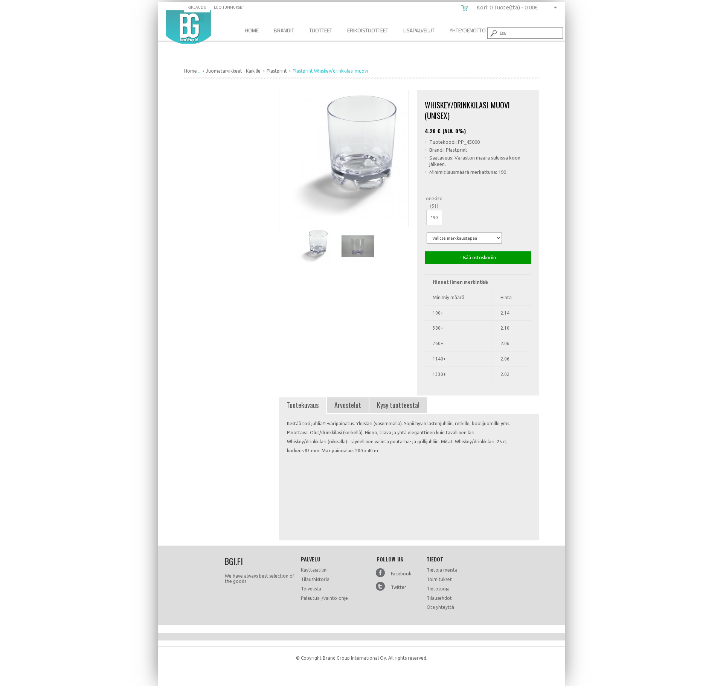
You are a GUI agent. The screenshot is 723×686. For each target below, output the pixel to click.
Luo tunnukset (229, 7)
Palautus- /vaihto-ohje (324, 598)
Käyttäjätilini (314, 569)
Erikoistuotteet (367, 30)
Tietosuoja (438, 588)
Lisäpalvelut (419, 30)
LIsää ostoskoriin (478, 257)
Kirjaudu (197, 7)
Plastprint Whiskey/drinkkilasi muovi (188, 27)
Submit (493, 33)
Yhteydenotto (468, 30)
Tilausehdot (439, 598)
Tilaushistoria (315, 579)
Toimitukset (439, 579)
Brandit (284, 30)
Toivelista (311, 588)
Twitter (398, 587)
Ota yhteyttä (440, 607)
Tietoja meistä (442, 569)
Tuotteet (320, 30)
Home (252, 30)
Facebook (401, 573)
